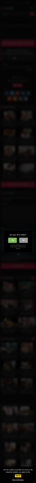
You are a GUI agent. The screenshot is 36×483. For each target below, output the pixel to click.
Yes (12, 240)
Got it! (18, 476)
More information (18, 480)
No (23, 240)
